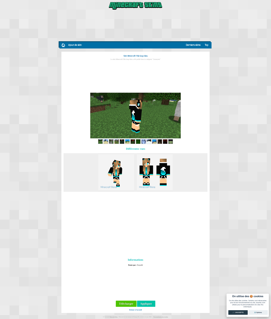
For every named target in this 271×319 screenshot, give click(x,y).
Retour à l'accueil (135, 310)
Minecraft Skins (114, 317)
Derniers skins (193, 45)
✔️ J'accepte (238, 312)
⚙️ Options (258, 312)
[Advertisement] (135, 26)
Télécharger (126, 303)
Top (206, 45)
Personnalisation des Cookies (160, 317)
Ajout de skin (75, 45)
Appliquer (146, 303)
